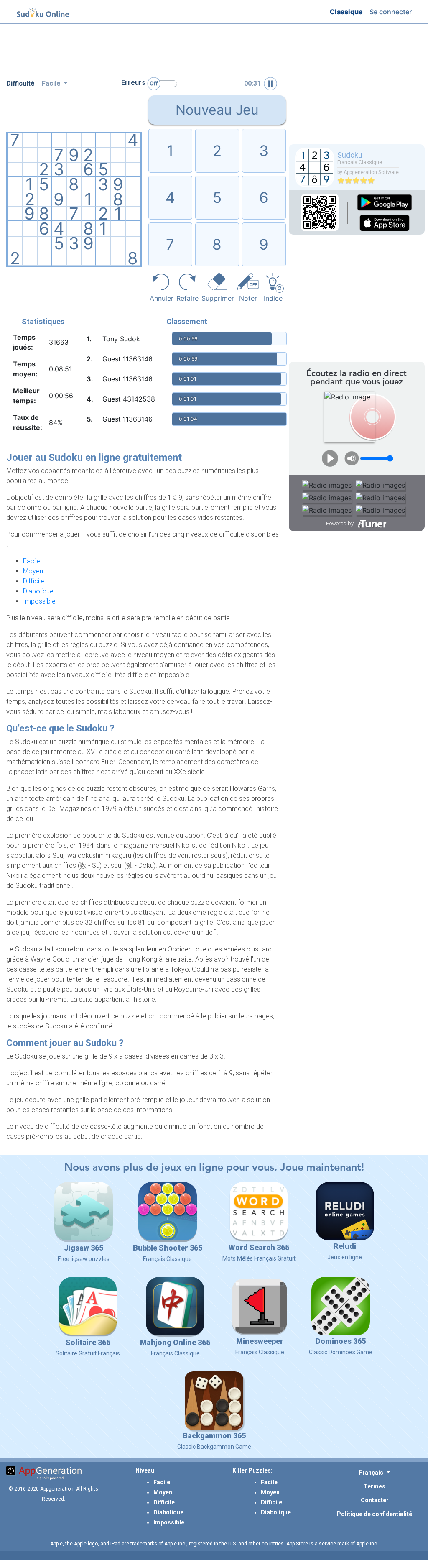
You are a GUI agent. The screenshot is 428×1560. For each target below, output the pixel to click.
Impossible (39, 601)
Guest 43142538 (128, 399)
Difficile (33, 581)
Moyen (33, 571)
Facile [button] (52, 83)
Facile (32, 561)
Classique (348, 11)
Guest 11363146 (127, 359)
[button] (374, 1472)
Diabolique (38, 591)
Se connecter (392, 11)
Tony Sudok (121, 339)
